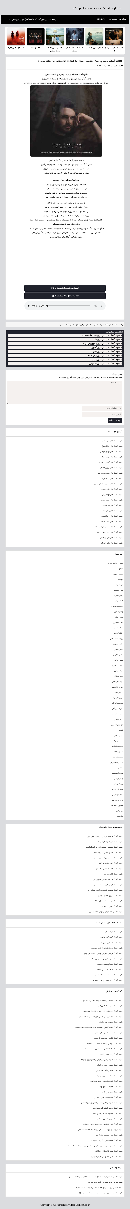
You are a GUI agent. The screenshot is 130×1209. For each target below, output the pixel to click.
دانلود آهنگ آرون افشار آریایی (110, 896)
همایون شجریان (117, 806)
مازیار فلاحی (118, 736)
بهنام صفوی (118, 612)
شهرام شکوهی (117, 687)
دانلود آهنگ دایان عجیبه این (112, 906)
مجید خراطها (118, 741)
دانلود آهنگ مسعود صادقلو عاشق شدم (108, 1114)
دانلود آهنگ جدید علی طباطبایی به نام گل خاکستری (102, 1001)
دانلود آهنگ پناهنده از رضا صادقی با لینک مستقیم (102, 1049)
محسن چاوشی (117, 746)
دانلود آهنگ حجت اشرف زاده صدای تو (108, 1108)
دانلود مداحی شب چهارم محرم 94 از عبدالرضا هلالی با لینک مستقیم (96, 1177)
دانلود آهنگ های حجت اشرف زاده (110, 532)
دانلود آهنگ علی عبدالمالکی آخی (110, 1006)
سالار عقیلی (118, 649)
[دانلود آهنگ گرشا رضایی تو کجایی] (94, 36)
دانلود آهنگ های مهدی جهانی (111, 452)
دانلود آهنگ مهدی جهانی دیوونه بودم (108, 853)
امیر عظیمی (119, 585)
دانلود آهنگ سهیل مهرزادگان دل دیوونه (107, 1141)
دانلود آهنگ (83, 74)
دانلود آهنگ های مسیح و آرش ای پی (108, 484)
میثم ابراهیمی (117, 795)
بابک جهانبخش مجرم (16, 48)
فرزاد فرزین (118, 719)
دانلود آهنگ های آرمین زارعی (111, 462)
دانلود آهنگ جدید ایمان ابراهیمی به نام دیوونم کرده (102, 1060)
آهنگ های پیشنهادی (118, 19)
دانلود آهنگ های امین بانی (112, 441)
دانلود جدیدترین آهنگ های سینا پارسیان (66, 237)
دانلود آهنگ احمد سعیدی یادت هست (108, 980)
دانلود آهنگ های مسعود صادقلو (110, 473)
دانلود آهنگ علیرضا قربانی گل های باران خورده (104, 836)
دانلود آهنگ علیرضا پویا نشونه (111, 1022)
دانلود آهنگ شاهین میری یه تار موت (108, 1038)
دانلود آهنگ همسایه (66, 325)
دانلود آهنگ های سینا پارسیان (87, 325)
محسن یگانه (118, 752)
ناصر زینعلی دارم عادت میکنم (55, 49)
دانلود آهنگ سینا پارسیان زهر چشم (105, 356)
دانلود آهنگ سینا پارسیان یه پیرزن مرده (102, 343)
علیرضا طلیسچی (117, 714)
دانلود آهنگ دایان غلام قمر (112, 932)
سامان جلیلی (118, 655)
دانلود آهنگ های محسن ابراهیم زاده (108, 527)
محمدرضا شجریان (116, 762)
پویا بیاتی (119, 811)
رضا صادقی (118, 628)
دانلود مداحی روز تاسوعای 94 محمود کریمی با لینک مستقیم (99, 1188)
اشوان (121, 569)
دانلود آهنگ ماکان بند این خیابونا (110, 1076)
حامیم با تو (35, 48)
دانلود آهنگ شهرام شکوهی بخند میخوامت (106, 1081)
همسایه (83, 184)
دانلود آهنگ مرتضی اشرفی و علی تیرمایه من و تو (103, 954)
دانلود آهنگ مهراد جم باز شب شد (110, 842)
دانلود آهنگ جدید (106, 325)
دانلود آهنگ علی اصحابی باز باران (109, 1135)
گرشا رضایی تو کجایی (94, 48)
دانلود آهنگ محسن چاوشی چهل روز (108, 858)
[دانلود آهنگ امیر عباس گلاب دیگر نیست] (75, 36)
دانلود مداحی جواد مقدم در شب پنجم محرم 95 (104, 1182)
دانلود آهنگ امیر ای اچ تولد (112, 1092)
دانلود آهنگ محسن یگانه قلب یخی (109, 1071)
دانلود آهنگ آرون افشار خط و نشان (109, 1033)
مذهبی (120, 768)
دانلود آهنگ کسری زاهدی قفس (110, 863)
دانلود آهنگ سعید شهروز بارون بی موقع (107, 959)
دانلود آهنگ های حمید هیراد (111, 522)
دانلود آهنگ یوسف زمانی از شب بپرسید (107, 948)
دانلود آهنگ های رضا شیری (112, 516)
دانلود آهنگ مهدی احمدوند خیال (110, 1065)
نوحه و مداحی (117, 800)
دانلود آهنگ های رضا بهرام (112, 479)
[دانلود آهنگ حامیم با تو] (36, 36)
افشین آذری (118, 574)
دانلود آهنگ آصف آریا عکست (111, 937)
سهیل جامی (118, 660)
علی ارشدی (118, 693)
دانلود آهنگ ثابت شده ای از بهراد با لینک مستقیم (103, 1011)
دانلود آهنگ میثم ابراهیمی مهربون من (108, 880)
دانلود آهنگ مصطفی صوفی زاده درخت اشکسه (104, 847)
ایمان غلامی (118, 596)
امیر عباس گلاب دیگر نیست (74, 49)
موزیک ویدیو (118, 784)
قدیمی (120, 730)
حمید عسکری (118, 623)
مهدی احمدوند (117, 773)
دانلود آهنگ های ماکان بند (112, 506)
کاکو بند (120, 816)
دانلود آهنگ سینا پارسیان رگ (108, 339)
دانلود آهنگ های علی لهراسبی (111, 538)
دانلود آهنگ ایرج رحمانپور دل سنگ (108, 901)
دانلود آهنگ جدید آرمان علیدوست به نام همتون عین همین (99, 1028)
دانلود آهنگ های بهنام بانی (112, 495)
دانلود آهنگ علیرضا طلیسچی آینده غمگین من (105, 890)
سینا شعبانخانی (117, 682)
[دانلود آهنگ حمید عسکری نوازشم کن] (114, 36)
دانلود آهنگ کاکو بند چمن (113, 874)
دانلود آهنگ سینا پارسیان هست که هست (102, 335)
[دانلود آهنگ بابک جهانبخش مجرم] (16, 36)
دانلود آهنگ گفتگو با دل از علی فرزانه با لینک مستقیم (101, 1017)
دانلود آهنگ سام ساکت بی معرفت (109, 970)
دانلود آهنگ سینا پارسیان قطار (107, 351)
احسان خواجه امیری (115, 563)
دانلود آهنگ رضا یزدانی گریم (111, 1054)
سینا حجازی (118, 671)
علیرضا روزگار (117, 709)
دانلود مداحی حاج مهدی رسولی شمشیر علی (106, 912)
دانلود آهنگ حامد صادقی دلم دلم (109, 869)
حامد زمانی (119, 617)
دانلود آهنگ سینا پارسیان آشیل (106, 347)
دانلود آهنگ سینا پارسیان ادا (111, 943)
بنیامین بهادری (117, 606)
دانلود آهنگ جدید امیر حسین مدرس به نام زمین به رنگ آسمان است (95, 1146)
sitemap (101, 19)
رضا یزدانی (118, 633)
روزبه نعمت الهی (116, 639)
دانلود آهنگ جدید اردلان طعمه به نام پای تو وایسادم (102, 1103)
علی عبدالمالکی (117, 703)
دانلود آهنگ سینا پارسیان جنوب (110, 964)
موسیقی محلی (117, 789)
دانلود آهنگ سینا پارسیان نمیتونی (105, 364)
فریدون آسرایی (117, 725)
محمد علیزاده (118, 757)
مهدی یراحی (118, 779)
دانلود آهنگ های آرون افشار (111, 468)
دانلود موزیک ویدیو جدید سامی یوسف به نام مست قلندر (100, 1130)
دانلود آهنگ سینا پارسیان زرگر (107, 360)
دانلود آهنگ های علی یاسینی (111, 489)
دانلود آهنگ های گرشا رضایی (111, 457)
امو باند (120, 580)
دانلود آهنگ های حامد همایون (111, 500)
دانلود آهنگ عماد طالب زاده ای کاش (109, 1151)
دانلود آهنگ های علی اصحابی (111, 543)
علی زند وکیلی (117, 698)
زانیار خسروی (118, 644)
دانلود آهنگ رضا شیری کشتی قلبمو (109, 975)
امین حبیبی (118, 590)
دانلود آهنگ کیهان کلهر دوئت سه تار (108, 885)
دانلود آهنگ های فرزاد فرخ (112, 446)
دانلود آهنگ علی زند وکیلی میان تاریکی (107, 1157)
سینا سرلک (118, 676)
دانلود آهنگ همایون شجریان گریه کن (108, 1097)
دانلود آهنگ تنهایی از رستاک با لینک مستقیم (105, 1044)
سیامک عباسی (117, 666)
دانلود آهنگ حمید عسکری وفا (111, 1087)
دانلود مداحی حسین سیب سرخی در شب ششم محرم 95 (101, 1193)
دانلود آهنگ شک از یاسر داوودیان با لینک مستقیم (103, 1124)
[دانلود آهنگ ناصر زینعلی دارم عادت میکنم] (55, 36)
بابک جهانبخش (117, 601)
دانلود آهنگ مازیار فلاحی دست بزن (109, 1119)
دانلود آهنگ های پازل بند (113, 511)
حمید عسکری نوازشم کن (114, 49)
